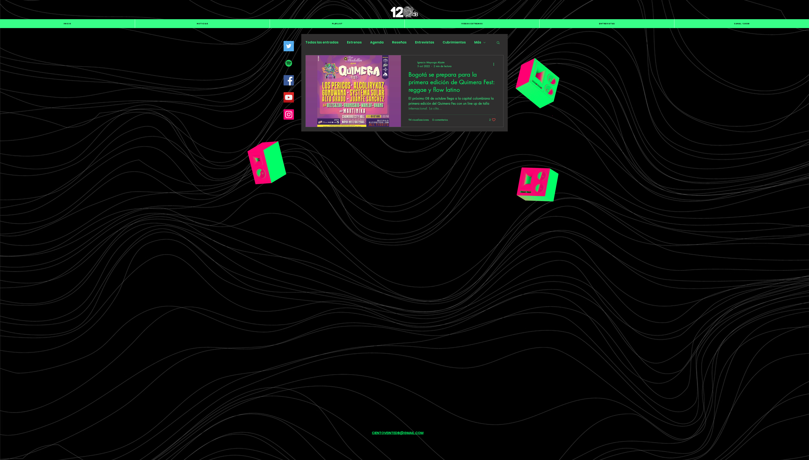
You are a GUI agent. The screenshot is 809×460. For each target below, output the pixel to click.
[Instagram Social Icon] (289, 114)
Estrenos (354, 42)
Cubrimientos (454, 42)
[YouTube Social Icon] (289, 97)
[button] (498, 43)
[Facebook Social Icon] (289, 80)
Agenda (377, 42)
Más (477, 42)
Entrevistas (424, 42)
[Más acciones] (495, 64)
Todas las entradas (322, 42)
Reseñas (399, 42)
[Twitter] (289, 46)
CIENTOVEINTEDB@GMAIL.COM (397, 432)
